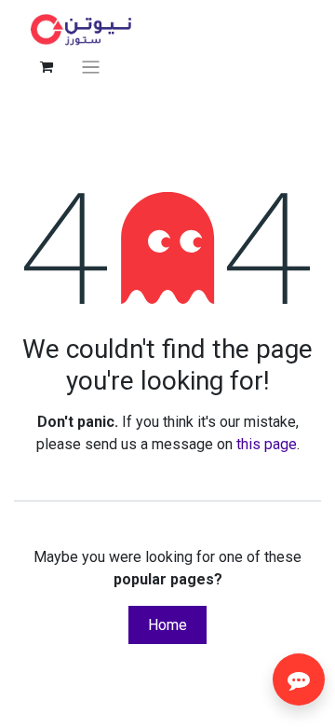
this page (266, 444)
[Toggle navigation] (91, 67)
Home (167, 625)
